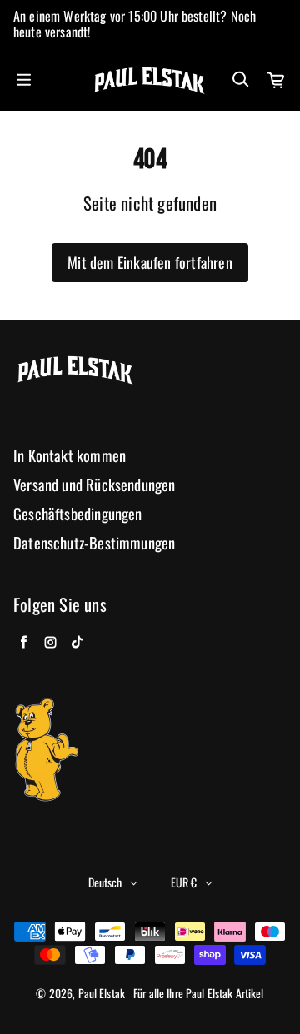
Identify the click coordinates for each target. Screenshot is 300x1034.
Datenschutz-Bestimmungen (94, 543)
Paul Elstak (102, 993)
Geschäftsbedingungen (77, 514)
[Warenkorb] (277, 80)
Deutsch (105, 882)
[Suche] (240, 80)
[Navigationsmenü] (23, 80)
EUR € (184, 882)
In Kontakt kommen (69, 455)
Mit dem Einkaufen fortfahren (150, 262)
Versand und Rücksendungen (94, 485)
